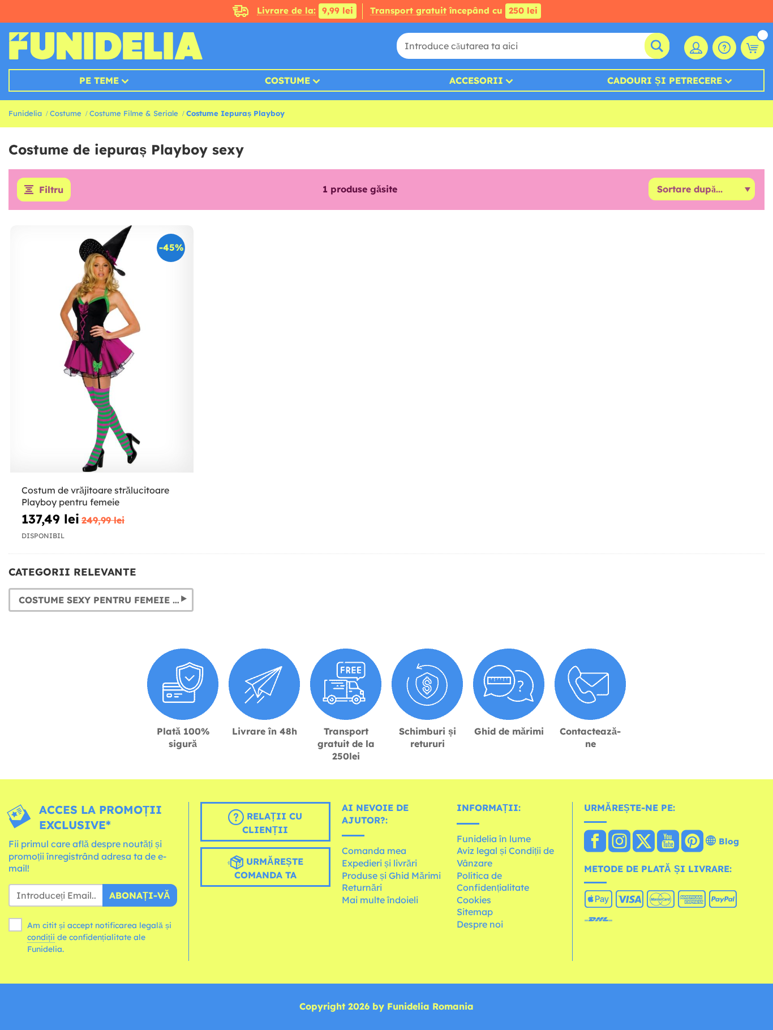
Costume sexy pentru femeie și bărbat (106, 600)
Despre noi (480, 924)
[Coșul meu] (753, 47)
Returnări (362, 887)
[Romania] (595, 842)
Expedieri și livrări (379, 863)
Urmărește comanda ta (268, 868)
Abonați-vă (139, 895)
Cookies (474, 899)
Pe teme (99, 80)
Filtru (51, 189)
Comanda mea (374, 850)
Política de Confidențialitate (493, 882)
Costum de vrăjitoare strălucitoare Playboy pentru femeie (95, 496)
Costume (287, 80)
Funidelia (25, 113)
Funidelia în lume (494, 838)
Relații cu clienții (272, 822)
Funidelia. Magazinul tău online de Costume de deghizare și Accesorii (105, 45)
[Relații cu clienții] (724, 47)
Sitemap (475, 911)
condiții (41, 937)
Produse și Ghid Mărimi (391, 875)
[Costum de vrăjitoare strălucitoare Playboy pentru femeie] (102, 349)
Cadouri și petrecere (664, 80)
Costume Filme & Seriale (133, 113)
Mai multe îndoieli (380, 899)
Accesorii (476, 80)
